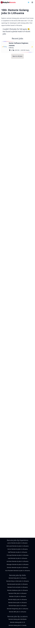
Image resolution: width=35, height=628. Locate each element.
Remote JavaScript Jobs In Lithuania (17, 584)
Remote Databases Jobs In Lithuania (17, 590)
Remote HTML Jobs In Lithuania (17, 593)
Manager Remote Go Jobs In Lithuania (17, 564)
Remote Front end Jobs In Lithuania (17, 587)
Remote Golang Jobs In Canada (17, 625)
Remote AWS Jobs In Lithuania (17, 612)
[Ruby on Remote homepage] (8, 2)
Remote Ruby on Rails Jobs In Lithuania (17, 581)
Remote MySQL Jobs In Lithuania (17, 599)
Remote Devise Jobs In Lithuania (17, 602)
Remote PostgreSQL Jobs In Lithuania (17, 608)
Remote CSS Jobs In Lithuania (17, 596)
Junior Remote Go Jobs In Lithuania (17, 543)
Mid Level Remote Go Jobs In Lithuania (17, 546)
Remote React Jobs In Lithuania (17, 605)
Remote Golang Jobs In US (17, 622)
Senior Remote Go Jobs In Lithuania (17, 549)
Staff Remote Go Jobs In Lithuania (17, 552)
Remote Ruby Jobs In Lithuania (17, 578)
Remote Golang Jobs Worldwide (18, 619)
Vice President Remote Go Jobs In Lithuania (17, 570)
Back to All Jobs (17, 56)
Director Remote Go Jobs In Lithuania (17, 567)
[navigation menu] (29, 2)
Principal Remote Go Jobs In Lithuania (17, 555)
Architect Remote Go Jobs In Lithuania (17, 561)
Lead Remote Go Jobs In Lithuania (17, 558)
